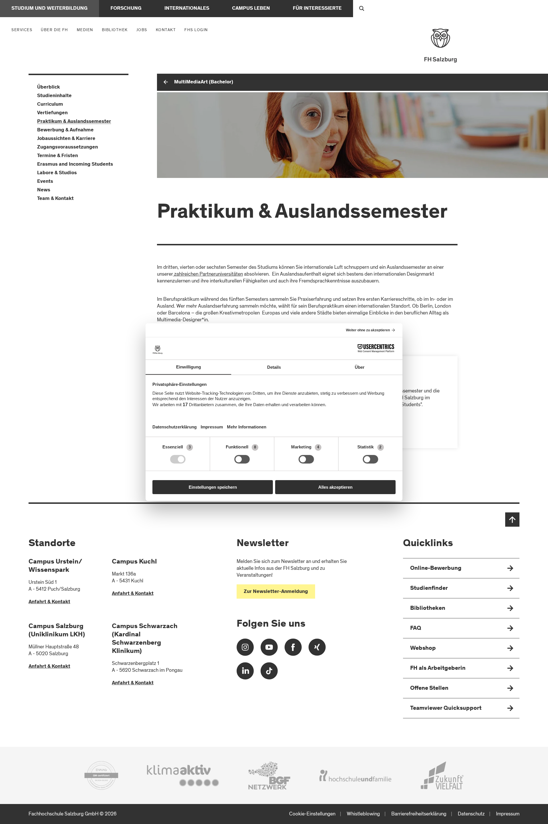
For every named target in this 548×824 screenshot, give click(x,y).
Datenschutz (471, 814)
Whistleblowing (363, 814)
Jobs (141, 30)
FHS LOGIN (196, 30)
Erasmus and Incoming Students (75, 164)
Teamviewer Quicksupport (445, 708)
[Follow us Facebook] (293, 649)
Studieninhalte (54, 96)
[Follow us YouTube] (269, 649)
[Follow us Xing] (317, 649)
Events (45, 181)
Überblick (48, 87)
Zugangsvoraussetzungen (67, 147)
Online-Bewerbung (436, 569)
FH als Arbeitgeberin (438, 668)
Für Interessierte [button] (317, 8)
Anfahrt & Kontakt (49, 602)
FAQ (415, 628)
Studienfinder (429, 589)
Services (23, 30)
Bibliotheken (427, 609)
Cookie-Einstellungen (312, 814)
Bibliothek (115, 30)
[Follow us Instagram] (245, 649)
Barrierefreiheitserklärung (418, 814)
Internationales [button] (186, 8)
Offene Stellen (429, 688)
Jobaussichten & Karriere (66, 138)
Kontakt (166, 30)
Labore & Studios (57, 173)
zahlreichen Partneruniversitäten (208, 274)
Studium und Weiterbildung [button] (49, 8)
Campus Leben (251, 8)
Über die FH (56, 30)
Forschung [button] (126, 8)
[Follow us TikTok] (269, 673)
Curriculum (50, 104)
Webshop (423, 648)
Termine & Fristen (57, 156)
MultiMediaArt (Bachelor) (203, 82)
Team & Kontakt (55, 198)
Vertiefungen (52, 113)
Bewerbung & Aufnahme (65, 130)
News (43, 190)
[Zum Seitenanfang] (512, 519)
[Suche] (361, 8)
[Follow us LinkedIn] (245, 673)
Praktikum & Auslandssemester (74, 121)
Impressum (507, 814)
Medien (86, 30)
